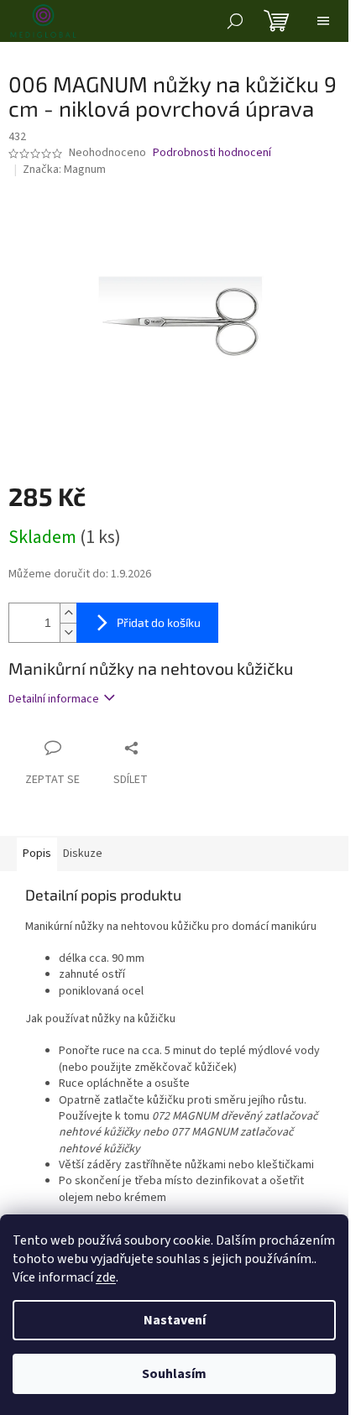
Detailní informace (53, 699)
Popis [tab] (37, 853)
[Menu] (323, 21)
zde (106, 1277)
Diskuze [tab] (82, 853)
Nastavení (175, 1320)
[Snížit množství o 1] (68, 632)
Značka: (64, 169)
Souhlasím (174, 1374)
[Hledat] (235, 21)
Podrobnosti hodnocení (212, 153)
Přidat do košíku (159, 622)
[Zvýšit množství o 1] (68, 613)
